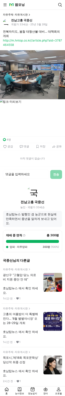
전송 (56, 174)
